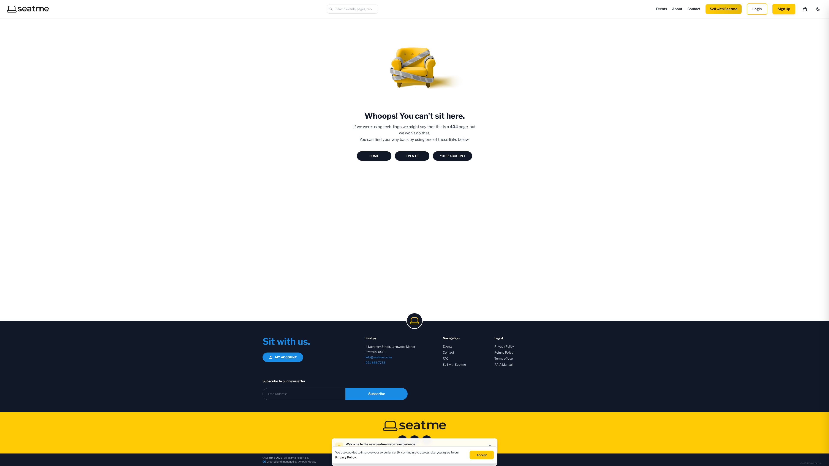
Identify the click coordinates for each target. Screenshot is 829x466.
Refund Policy (503, 352)
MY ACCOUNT (286, 357)
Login (757, 9)
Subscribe (376, 394)
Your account (452, 156)
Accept (481, 455)
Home (374, 156)
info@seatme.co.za (378, 357)
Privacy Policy (504, 346)
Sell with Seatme (723, 9)
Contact (693, 9)
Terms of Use (503, 358)
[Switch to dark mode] (818, 9)
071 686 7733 (375, 362)
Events (661, 9)
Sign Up (784, 9)
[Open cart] (805, 9)
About (677, 9)
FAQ (446, 358)
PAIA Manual (503, 364)
